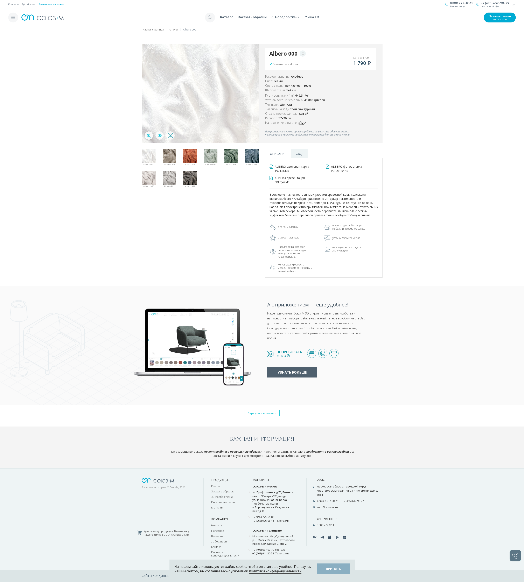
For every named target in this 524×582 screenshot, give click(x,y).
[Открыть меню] (13, 17)
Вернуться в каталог (262, 413)
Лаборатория (219, 541)
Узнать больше (292, 372)
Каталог (226, 17)
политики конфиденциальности (275, 571)
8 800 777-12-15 (326, 525)
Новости (216, 525)
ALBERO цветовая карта (292, 169)
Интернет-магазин (223, 502)
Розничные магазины (51, 4)
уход (299, 154)
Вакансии (217, 536)
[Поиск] (210, 17)
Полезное (217, 531)
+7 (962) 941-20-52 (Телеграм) (270, 553)
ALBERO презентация (290, 180)
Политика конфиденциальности (225, 553)
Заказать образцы (252, 17)
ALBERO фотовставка (346, 169)
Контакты (13, 4)
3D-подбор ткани (285, 17)
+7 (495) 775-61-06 (263, 517)
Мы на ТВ (311, 17)
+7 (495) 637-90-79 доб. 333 (268, 550)
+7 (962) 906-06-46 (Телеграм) (270, 520)
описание (278, 154)
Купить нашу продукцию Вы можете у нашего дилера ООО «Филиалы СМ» (166, 533)
